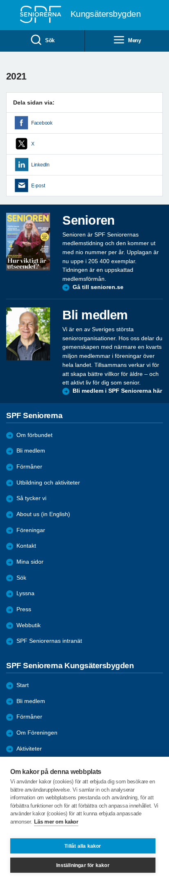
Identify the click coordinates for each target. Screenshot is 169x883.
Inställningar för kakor (83, 865)
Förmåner (29, 467)
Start (22, 685)
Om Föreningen (36, 733)
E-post (38, 185)
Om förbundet (34, 435)
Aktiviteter (29, 749)
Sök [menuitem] (50, 40)
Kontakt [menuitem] (26, 546)
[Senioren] (28, 242)
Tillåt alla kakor (82, 846)
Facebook (42, 123)
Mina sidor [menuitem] (29, 562)
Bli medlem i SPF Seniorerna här (117, 391)
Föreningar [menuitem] (30, 530)
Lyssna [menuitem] (25, 593)
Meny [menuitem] (134, 40)
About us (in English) (43, 514)
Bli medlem (30, 451)
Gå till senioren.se (98, 287)
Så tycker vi (31, 498)
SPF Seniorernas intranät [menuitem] (49, 641)
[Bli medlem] (28, 333)
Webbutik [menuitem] (28, 625)
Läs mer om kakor (56, 822)
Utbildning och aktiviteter (48, 483)
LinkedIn (40, 164)
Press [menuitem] (23, 609)
